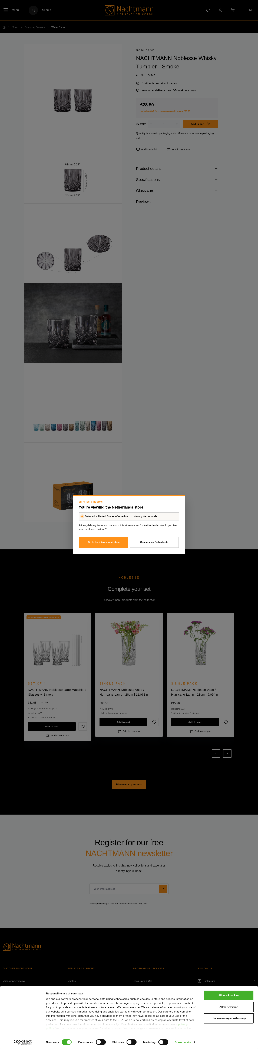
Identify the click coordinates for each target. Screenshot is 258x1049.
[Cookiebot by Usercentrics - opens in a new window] (22, 1042)
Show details (183, 1042)
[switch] (101, 1042)
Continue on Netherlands (154, 542)
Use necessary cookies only (229, 1018)
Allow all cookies (228, 995)
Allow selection (228, 1006)
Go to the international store (104, 542)
